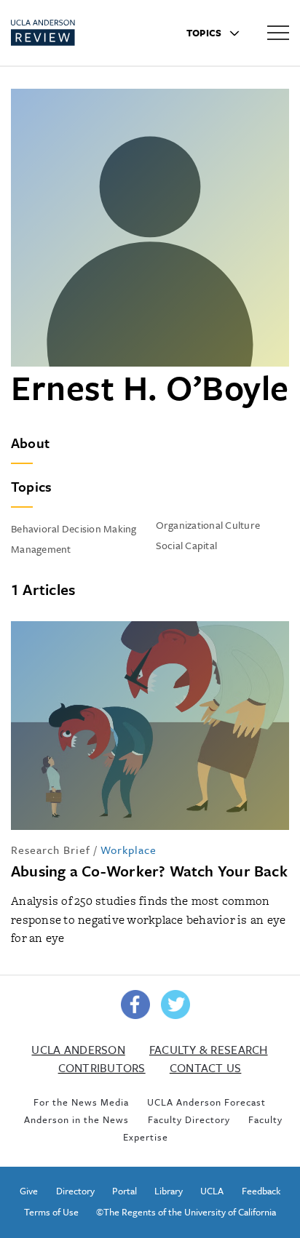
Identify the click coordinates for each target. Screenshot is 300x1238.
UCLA (212, 1190)
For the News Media (81, 1102)
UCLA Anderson (78, 1049)
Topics (205, 32)
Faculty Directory (189, 1119)
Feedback (261, 1190)
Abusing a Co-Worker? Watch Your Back (149, 871)
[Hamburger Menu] (278, 32)
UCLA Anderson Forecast (206, 1102)
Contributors (102, 1068)
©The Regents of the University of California (186, 1212)
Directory (75, 1190)
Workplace (128, 850)
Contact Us (206, 1068)
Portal (124, 1190)
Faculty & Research (208, 1049)
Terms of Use (51, 1212)
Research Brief (50, 850)
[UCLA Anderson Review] (69, 33)
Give (29, 1190)
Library (168, 1190)
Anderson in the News (76, 1119)
